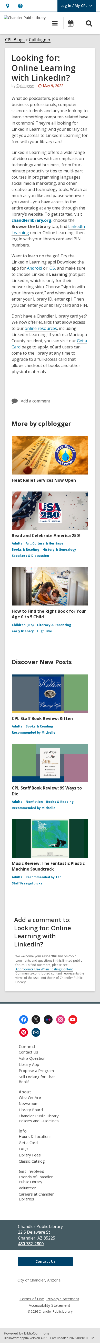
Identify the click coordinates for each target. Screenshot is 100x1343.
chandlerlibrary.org (31, 220)
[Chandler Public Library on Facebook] (23, 1019)
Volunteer (27, 1187)
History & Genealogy (59, 549)
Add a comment (35, 401)
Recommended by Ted (44, 877)
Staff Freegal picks (27, 883)
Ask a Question (32, 1058)
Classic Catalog (32, 1161)
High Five (44, 631)
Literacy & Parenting (54, 625)
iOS (51, 268)
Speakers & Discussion (30, 556)
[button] (7, 6)
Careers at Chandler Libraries (36, 1196)
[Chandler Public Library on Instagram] (60, 1019)
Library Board (31, 1109)
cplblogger (25, 85)
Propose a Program (36, 1070)
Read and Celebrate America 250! (46, 535)
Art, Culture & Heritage (44, 543)
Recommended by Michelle (33, 732)
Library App (29, 1064)
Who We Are (30, 1097)
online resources (41, 328)
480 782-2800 (31, 1244)
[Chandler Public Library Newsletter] (36, 1032)
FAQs (23, 1148)
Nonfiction (34, 802)
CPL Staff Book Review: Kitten (42, 718)
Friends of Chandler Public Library (36, 1179)
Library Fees (30, 1154)
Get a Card (28, 1142)
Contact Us (28, 1052)
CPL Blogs (15, 39)
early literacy (23, 631)
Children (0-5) (23, 625)
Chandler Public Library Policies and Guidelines (39, 1118)
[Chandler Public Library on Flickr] (48, 1019)
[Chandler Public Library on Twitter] (36, 1019)
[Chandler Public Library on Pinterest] (23, 1032)
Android (34, 268)
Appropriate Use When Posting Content (44, 969)
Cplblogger (40, 39)
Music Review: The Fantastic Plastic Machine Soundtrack (48, 866)
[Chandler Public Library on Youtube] (72, 1019)
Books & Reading (25, 549)
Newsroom (28, 1103)
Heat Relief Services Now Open (44, 480)
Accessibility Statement (49, 1305)
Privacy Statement (62, 1298)
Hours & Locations (35, 1136)
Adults (17, 543)
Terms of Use (31, 1298)
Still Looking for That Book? (37, 1079)
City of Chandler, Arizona (39, 1280)
